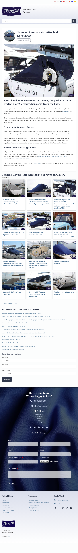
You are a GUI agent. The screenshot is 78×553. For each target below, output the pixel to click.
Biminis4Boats (7, 513)
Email (10, 450)
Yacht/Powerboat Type (15, 458)
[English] (55, 1)
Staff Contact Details (8, 510)
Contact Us (6, 505)
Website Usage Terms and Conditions (39, 502)
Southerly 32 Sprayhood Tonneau (12, 343)
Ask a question (13, 468)
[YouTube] (47, 427)
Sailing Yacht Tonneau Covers (20, 159)
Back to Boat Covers (10, 303)
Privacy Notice (33, 507)
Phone (42, 450)
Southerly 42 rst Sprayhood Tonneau (13, 349)
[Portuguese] (69, 1)
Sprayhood (65, 111)
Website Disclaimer (34, 505)
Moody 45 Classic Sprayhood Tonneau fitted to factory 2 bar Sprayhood (23, 333)
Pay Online (6, 502)
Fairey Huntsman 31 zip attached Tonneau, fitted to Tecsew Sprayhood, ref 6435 (26, 316)
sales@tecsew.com (40, 406)
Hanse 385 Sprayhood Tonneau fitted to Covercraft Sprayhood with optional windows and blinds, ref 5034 (33, 319)
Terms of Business (34, 510)
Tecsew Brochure (23, 40)
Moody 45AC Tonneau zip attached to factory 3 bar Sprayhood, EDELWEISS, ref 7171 (28, 336)
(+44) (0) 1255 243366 (40, 401)
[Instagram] (38, 427)
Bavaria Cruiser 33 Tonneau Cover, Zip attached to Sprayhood (21, 313)
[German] (63, 1)
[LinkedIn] (34, 427)
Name (10, 440)
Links (4, 500)
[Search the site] (74, 21)
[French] (61, 1)
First (9, 447)
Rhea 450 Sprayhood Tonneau (11, 339)
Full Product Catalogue (39, 433)
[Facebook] (30, 427)
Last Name (5, 364)
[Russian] (72, 1)
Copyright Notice (33, 500)
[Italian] (66, 1)
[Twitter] (43, 427)
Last (41, 447)
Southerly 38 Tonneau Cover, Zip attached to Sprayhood (18, 346)
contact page (37, 163)
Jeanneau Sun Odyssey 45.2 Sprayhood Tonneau (16, 323)
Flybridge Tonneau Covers (46, 156)
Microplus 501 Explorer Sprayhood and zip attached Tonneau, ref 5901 (23, 329)
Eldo (9, 536)
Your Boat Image (45, 458)
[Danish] (58, 1)
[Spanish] (75, 1)
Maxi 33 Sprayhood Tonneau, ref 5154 (13, 326)
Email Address (6, 370)
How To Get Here (8, 507)
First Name (5, 357)
